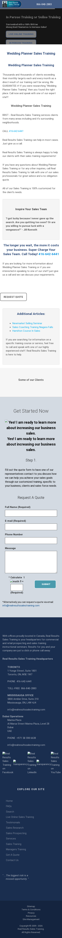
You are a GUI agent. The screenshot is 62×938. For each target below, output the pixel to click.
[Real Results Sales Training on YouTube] (56, 762)
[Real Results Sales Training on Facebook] (7, 762)
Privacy (31, 913)
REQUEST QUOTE (13, 297)
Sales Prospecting (16, 833)
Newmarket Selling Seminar (27, 323)
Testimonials (13, 822)
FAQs (9, 806)
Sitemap (31, 906)
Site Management (31, 919)
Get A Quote (13, 854)
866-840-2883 (28, 688)
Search (10, 811)
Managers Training (16, 849)
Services (11, 838)
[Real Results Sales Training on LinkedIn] (32, 762)
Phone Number (14, 534)
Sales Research (15, 827)
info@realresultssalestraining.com (21, 605)
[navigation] (57, 3)
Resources (31, 916)
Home (9, 800)
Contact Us (12, 860)
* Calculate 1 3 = (17, 579)
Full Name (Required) (17, 507)
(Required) (16, 592)
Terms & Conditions (31, 909)
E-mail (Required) (15, 520)
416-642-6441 (16, 131)
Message (10, 548)
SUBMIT (47, 584)
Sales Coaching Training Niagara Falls (32, 327)
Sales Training (13, 844)
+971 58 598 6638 (26, 737)
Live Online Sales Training (20, 817)
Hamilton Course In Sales (26, 330)
